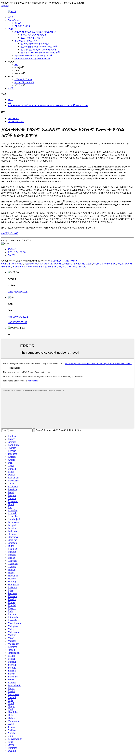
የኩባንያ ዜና (13, 118)
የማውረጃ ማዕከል (23, 79)
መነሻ (10, 17)
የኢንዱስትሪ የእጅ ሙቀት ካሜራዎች (39, 46)
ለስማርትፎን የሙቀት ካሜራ (35, 43)
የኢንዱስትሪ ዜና (16, 121)
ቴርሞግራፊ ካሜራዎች (25, 40)
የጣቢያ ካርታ (55, 260)
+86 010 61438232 (18, 316)
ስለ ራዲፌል (14, 19)
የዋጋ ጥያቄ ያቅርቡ (17, 252)
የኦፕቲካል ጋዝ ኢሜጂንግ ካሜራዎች (38, 49)
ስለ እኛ (18, 22)
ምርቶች (12, 28)
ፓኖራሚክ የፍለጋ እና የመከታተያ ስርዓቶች (35, 31)
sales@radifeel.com (18, 291)
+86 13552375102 (17, 322)
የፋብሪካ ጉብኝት (22, 25)
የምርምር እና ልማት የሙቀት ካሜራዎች (40, 52)
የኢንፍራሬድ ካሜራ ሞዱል (72, 266)
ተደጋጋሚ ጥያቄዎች (24, 82)
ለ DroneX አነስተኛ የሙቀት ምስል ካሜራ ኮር (35, 266)
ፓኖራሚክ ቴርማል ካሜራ (33, 34)
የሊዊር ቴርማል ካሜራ (12, 263)
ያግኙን (11, 88)
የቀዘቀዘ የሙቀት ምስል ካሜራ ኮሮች (32, 58)
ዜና (16, 64)
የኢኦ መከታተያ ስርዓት (32, 37)
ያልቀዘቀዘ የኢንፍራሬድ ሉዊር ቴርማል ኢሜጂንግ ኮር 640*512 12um (58, 263)
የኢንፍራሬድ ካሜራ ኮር (104, 263)
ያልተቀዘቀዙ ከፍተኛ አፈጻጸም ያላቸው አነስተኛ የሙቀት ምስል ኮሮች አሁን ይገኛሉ (48, 105)
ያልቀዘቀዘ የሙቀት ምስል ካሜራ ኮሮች (33, 55)
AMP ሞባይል (70, 260)
